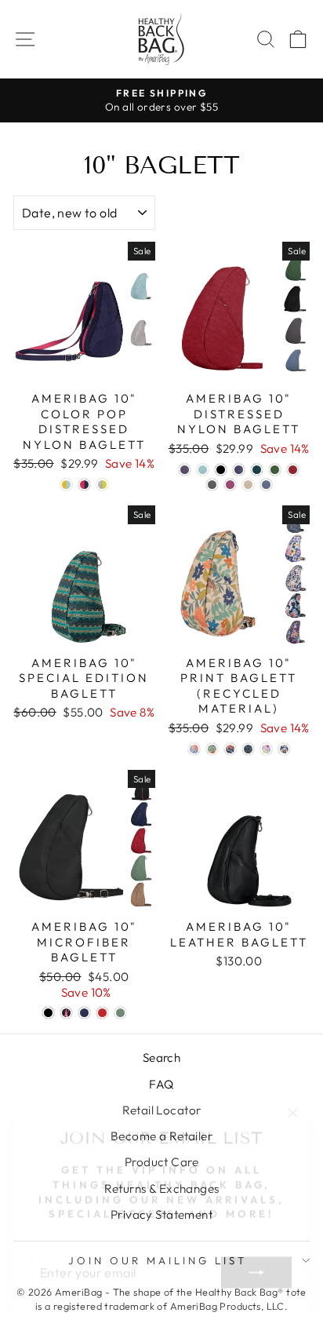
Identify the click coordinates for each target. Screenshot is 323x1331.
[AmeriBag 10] (66, 484)
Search (161, 1057)
